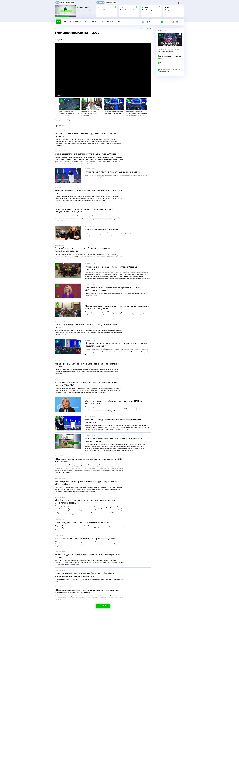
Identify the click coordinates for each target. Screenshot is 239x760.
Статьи (94, 21)
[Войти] (177, 22)
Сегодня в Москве (154, 21)
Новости (87, 21)
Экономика (167, 21)
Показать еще (102, 606)
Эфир (65, 21)
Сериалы (119, 21)
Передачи (110, 21)
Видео (102, 21)
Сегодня (68, 120)
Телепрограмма (75, 21)
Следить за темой (145, 28)
